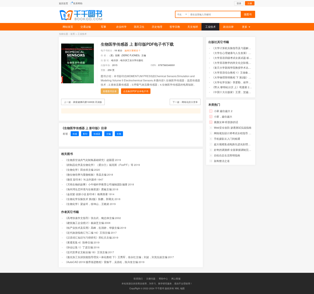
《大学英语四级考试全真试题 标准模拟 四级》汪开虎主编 (245, 58)
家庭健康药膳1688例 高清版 (87, 102)
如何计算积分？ (133, 50)
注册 (249, 3)
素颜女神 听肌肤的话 (226, 122)
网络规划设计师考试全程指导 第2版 (234, 133)
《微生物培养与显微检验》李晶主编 (85, 174)
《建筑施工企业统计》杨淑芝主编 (84, 223)
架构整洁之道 (222, 161)
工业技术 (210, 27)
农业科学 (121, 27)
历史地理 (157, 27)
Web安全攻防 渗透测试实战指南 (232, 127)
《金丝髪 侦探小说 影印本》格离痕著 (86, 194)
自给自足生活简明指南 (227, 155)
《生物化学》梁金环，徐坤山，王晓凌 (87, 204)
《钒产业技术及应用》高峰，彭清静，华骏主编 (92, 228)
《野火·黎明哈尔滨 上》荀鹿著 (229, 87)
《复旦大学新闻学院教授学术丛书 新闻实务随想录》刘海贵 (246, 67)
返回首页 (63, 3)
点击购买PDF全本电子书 (135, 91)
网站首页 (68, 27)
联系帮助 (77, 3)
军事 (103, 27)
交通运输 (85, 27)
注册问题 (150, 278)
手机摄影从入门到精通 (227, 139)
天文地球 (192, 27)
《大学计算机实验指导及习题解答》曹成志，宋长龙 (242, 48)
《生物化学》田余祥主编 (79, 170)
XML (177, 288)
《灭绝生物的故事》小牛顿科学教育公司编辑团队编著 (96, 184)
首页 (72, 33)
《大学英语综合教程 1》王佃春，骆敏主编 (236, 72)
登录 (239, 3)
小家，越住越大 (223, 116)
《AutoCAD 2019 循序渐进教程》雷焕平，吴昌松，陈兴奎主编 (101, 262)
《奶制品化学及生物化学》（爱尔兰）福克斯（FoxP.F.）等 (99, 165)
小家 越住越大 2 (223, 111)
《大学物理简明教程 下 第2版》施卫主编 (235, 77)
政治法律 (228, 27)
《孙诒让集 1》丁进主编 (79, 247)
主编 (108, 133)
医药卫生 (139, 27)
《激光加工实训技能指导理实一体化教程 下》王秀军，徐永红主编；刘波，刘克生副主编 (116, 257)
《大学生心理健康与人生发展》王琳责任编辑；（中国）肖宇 (247, 53)
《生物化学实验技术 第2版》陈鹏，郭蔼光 (89, 199)
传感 (74, 133)
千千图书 (83, 15)
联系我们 (138, 278)
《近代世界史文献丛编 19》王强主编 (86, 252)
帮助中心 (163, 278)
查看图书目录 (110, 91)
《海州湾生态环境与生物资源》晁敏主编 (88, 189)
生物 (119, 133)
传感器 (96, 133)
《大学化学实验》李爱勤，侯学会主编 (234, 82)
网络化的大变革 (190, 102)
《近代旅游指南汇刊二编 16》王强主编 (87, 232)
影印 (85, 133)
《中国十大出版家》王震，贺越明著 (233, 92)
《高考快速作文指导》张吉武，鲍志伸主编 (89, 218)
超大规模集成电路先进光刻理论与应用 (236, 144)
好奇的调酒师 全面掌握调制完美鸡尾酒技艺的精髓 (243, 150)
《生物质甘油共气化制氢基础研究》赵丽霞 (89, 160)
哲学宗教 (175, 27)
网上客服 (176, 278)
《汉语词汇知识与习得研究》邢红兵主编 (88, 237)
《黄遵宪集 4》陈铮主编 (79, 242)
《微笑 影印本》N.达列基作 (81, 179)
